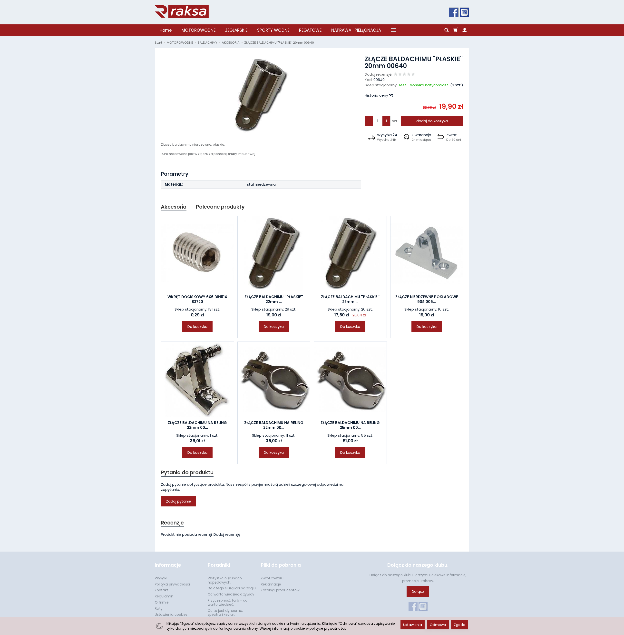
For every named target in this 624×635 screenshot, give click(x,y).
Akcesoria (173, 206)
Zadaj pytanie (178, 501)
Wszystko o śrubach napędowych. (225, 580)
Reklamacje (271, 584)
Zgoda (459, 624)
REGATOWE (310, 30)
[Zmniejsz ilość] (386, 121)
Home (166, 30)
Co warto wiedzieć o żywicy (231, 594)
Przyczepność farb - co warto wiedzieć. (227, 602)
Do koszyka (197, 326)
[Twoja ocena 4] (409, 74)
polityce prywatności (327, 628)
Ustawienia (412, 624)
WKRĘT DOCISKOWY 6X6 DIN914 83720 (197, 299)
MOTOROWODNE (198, 30)
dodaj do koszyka (432, 120)
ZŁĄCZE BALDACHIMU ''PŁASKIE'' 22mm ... (273, 299)
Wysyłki (161, 578)
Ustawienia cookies (171, 614)
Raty (159, 608)
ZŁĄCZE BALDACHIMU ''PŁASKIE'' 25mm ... (350, 299)
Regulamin (164, 596)
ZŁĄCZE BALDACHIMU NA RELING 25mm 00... (350, 425)
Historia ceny (377, 95)
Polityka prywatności (172, 584)
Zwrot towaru (272, 578)
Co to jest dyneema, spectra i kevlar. (225, 612)
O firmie (162, 602)
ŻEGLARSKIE (236, 30)
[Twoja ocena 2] (400, 74)
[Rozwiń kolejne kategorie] (393, 30)
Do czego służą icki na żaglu (232, 588)
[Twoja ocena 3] (404, 74)
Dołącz (418, 591)
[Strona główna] (182, 11)
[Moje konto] (464, 30)
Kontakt (161, 590)
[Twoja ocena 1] (395, 74)
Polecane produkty (220, 206)
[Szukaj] (446, 30)
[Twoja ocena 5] (413, 74)
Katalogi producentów (280, 590)
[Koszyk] (455, 30)
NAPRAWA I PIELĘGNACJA (356, 30)
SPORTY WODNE (273, 30)
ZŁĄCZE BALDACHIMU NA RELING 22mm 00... (197, 425)
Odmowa (438, 624)
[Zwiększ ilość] (369, 121)
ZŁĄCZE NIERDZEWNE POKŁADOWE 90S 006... (426, 299)
